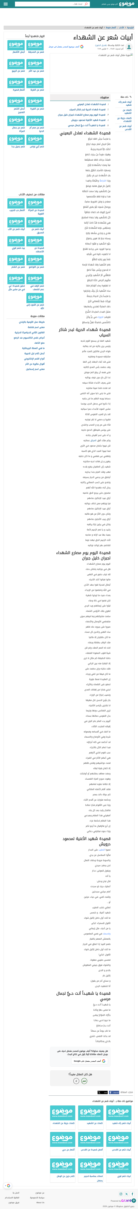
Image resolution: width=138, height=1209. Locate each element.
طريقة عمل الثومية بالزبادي (32, 322)
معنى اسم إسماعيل (35, 369)
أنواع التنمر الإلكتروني (34, 359)
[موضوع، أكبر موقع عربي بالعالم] (126, 4)
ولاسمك (107, 934)
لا (76, 1081)
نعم (84, 1081)
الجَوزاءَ (100, 317)
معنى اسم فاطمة (36, 327)
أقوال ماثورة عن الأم (35, 364)
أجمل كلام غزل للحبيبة (34, 354)
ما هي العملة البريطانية (33, 348)
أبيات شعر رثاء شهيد (125, 103)
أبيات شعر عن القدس (125, 127)
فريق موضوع (14, 1202)
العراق (93, 440)
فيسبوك (115, 1092)
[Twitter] (126, 1194)
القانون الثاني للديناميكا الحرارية (30, 333)
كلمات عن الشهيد (127, 111)
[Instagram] (121, 1194)
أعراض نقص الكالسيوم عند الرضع (29, 338)
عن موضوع (40, 1193)
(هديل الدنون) (101, 45)
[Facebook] (132, 1194)
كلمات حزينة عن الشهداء (124, 119)
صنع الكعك (39, 343)
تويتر (105, 1092)
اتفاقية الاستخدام (12, 1198)
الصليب (102, 850)
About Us (40, 1202)
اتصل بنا (16, 1193)
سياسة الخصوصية (37, 1198)
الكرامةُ (102, 181)
